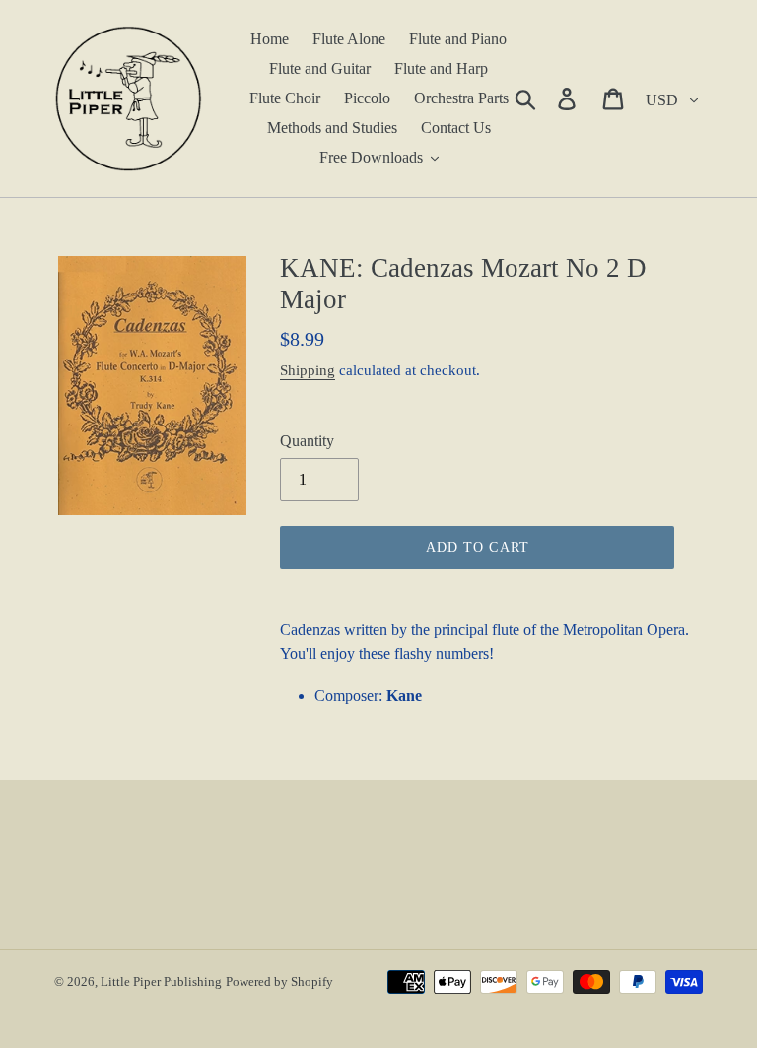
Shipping (307, 370)
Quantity (307, 440)
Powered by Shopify (279, 981)
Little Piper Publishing (161, 981)
